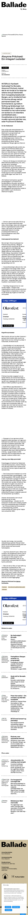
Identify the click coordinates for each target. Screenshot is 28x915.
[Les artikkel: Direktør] (11, 314)
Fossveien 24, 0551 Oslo (8, 863)
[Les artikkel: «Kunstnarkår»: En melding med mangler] (14, 765)
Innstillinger (23, 914)
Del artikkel (5, 67)
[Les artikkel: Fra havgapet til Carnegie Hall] (14, 786)
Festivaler (4, 587)
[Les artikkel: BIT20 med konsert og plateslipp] (14, 723)
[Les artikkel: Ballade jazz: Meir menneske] (14, 806)
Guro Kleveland (6, 853)
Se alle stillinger (8, 325)
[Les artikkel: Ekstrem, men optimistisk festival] (14, 741)
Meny (24, 9)
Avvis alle (8, 907)
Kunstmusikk (6, 53)
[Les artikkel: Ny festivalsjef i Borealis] (14, 641)
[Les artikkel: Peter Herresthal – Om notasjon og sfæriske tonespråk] (14, 702)
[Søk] (21, 9)
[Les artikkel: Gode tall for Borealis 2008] (14, 681)
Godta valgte (16, 907)
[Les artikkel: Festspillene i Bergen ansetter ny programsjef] (14, 662)
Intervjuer (4, 589)
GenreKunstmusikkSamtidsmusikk (16, 587)
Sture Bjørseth (6, 859)
